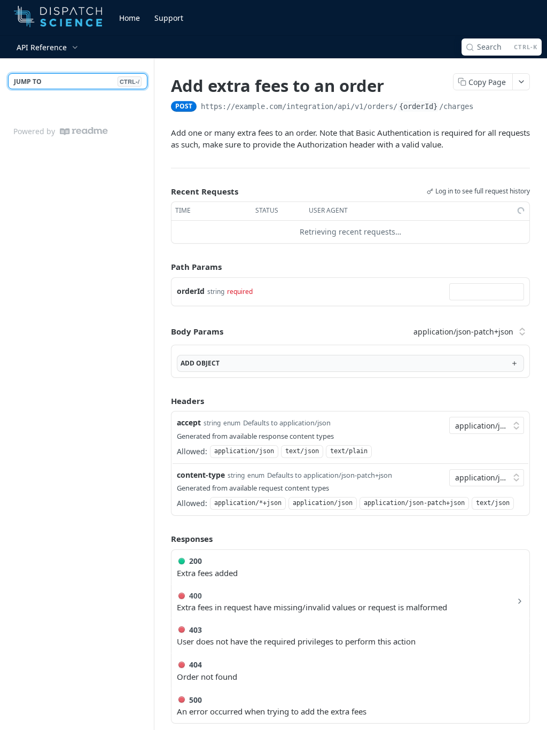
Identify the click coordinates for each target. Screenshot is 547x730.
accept (189, 422)
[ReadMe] (84, 131)
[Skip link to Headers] (163, 401)
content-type (201, 475)
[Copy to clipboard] (484, 107)
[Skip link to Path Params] (163, 266)
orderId (191, 291)
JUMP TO (76, 81)
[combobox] (486, 291)
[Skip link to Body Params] (163, 332)
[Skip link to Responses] (163, 539)
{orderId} (418, 106)
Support (168, 18)
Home (129, 18)
